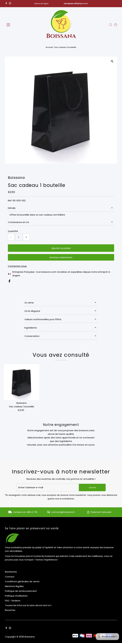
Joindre (92, 487)
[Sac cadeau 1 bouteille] (21, 382)
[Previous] (37, 3)
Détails (11, 208)
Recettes (10, 610)
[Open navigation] (18, 25)
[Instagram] (10, 3)
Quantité (13, 231)
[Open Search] (110, 24)
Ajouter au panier (61, 248)
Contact (9, 576)
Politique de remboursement (21, 591)
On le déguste (32, 311)
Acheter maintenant (61, 257)
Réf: (10, 200)
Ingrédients (30, 327)
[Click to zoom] (112, 61)
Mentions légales (14, 586)
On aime (29, 302)
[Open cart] (115, 24)
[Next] (84, 3)
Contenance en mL (18, 222)
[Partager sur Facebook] (9, 281)
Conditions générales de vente (22, 581)
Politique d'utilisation (16, 595)
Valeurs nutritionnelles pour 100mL (43, 319)
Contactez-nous (17, 266)
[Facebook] (6, 3)
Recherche (11, 571)
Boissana (30, 636)
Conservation (31, 336)
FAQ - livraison (12, 600)
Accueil (49, 47)
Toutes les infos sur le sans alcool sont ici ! (28, 605)
